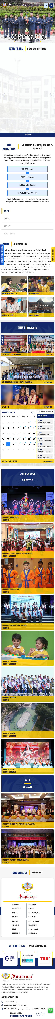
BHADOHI (15, 879)
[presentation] (38, 976)
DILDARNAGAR (33, 875)
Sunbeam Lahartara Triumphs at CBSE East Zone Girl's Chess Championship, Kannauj (15, 307)
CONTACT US (39, 999)
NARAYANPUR (33, 887)
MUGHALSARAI (33, 883)
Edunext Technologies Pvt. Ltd (38, 994)
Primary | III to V (34, 256)
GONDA (15, 883)
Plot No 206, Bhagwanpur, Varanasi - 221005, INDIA (24, 971)
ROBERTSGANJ (33, 892)
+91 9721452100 (10, 964)
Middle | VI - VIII (7, 277)
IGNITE (6, 173)
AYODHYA (15, 867)
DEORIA (31, 871)
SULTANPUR (32, 895)
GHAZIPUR (32, 879)
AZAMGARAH (16, 871)
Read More (39, 86)
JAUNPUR (15, 887)
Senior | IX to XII (34, 277)
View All (49, 317)
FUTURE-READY (9, 196)
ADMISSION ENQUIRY (19, 999)
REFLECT (7, 188)
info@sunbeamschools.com (15, 968)
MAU (14, 892)
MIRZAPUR (16, 895)
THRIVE (6, 180)
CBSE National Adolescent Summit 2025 (42, 307)
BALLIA (14, 875)
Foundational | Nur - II (8, 256)
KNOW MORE (48, 344)
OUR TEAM (28, 97)
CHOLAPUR (32, 867)
